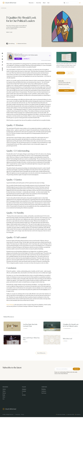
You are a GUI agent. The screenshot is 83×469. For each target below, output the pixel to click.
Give (3, 399)
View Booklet (61, 73)
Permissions (17, 414)
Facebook (24, 391)
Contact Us (78, 414)
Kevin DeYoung (11, 43)
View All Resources (41, 353)
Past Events (44, 393)
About (4, 397)
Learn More (70, 73)
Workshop (44, 389)
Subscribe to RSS (70, 414)
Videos (4, 391)
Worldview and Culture (22, 43)
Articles (4, 389)
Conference (44, 391)
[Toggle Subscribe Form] (79, 2)
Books (4, 395)
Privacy (22, 414)
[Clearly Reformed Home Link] (41, 409)
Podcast (4, 393)
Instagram (24, 389)
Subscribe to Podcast (61, 414)
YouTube (24, 395)
